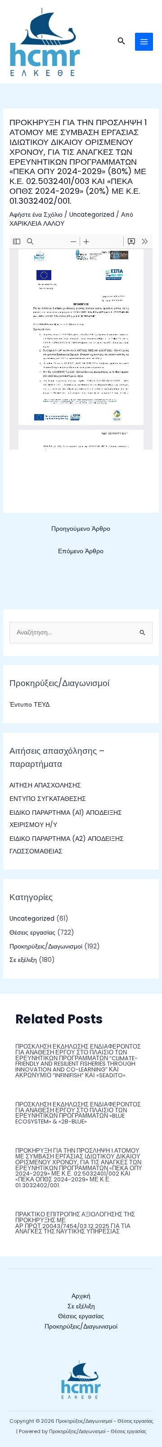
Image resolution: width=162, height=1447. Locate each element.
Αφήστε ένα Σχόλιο (36, 214)
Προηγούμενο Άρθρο (80, 529)
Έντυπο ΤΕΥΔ (29, 704)
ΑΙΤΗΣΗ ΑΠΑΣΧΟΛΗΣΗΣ (45, 785)
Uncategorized (91, 214)
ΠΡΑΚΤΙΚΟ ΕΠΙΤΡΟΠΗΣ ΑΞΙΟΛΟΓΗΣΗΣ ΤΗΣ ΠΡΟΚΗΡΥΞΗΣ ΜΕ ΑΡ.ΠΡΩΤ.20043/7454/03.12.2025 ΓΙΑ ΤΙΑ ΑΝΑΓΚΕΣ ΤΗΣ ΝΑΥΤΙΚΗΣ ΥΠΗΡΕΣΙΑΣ (75, 1223)
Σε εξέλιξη (23, 960)
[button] (121, 41)
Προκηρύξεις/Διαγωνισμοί (45, 946)
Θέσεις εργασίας (32, 932)
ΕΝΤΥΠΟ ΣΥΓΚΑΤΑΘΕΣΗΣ (47, 799)
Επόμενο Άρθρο (81, 551)
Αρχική (81, 1296)
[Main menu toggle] (144, 42)
